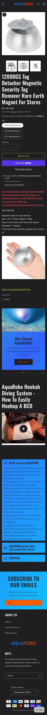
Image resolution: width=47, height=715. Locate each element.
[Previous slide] (18, 372)
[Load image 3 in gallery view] (35, 66)
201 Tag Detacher (12, 136)
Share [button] (7, 299)
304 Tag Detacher (13, 125)
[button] (3, 4)
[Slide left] (3, 66)
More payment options (23, 169)
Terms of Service (12, 627)
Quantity (5, 142)
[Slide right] (44, 66)
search (8, 622)
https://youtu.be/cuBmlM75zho (16, 289)
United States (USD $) (22, 692)
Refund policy (11, 633)
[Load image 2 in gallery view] (23, 66)
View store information (14, 185)
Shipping (13, 112)
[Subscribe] (39, 603)
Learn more (23, 362)
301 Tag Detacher (12, 131)
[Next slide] (29, 372)
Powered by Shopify (29, 710)
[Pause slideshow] (42, 372)
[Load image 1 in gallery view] (11, 66)
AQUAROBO (20, 710)
